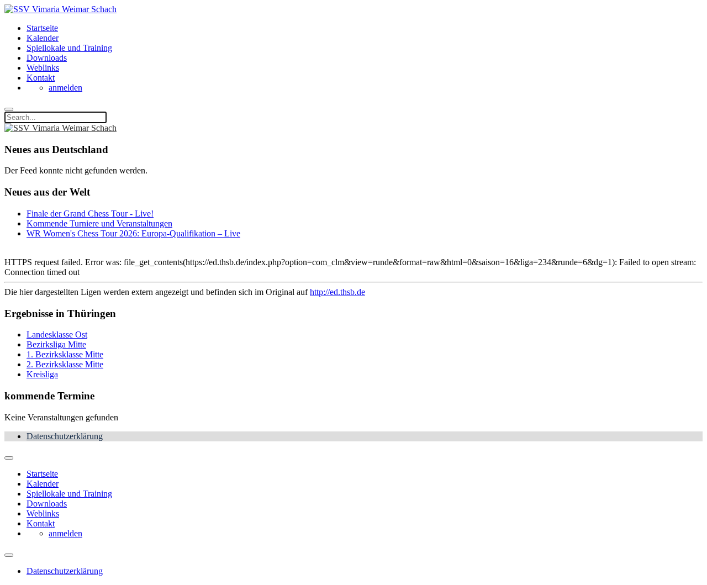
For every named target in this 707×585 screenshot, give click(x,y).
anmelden (65, 87)
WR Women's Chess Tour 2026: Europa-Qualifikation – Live (133, 233)
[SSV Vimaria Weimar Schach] (60, 9)
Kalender (43, 38)
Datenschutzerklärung (65, 436)
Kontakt (41, 77)
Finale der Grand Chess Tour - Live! (90, 213)
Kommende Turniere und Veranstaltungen (99, 223)
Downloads (47, 57)
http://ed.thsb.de (337, 292)
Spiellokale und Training (69, 47)
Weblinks (43, 67)
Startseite (42, 28)
